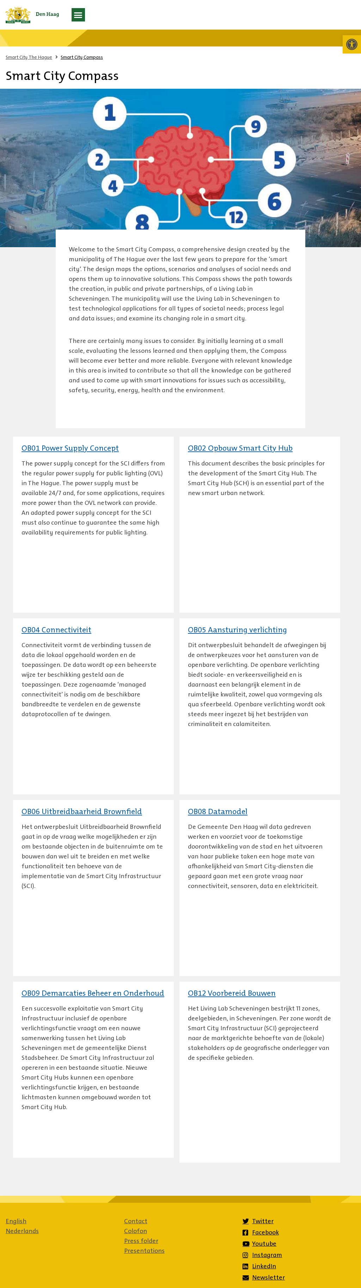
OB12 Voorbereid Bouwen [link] (232, 994)
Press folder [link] (141, 1241)
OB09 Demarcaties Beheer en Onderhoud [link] (93, 994)
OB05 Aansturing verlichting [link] (237, 630)
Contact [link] (135, 1221)
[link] (352, 44)
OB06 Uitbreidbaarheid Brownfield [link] (82, 812)
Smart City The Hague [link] (29, 57)
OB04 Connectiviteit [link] (56, 630)
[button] (78, 14)
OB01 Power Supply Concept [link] (70, 449)
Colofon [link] (135, 1231)
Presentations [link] (144, 1250)
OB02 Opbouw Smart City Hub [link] (240, 449)
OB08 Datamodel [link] (217, 812)
